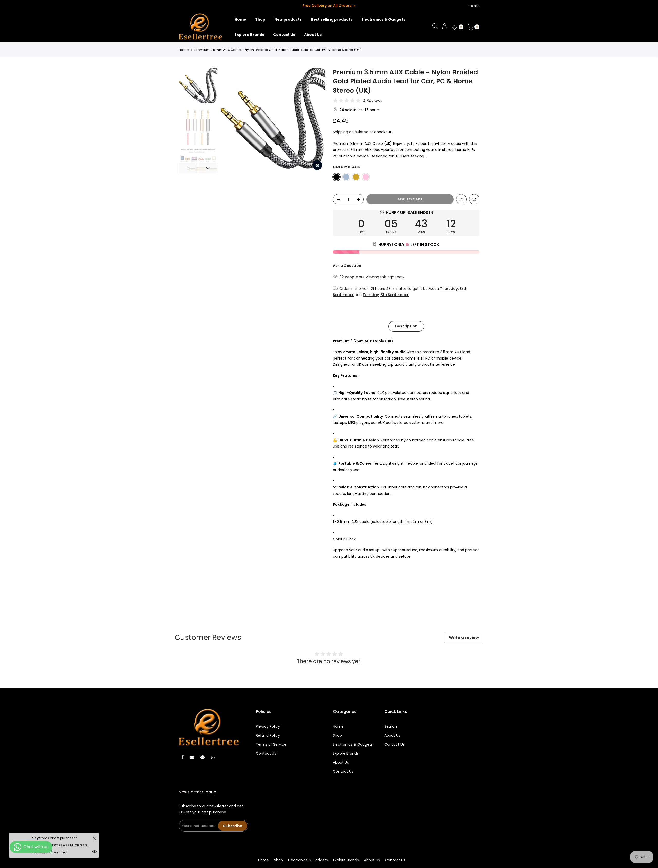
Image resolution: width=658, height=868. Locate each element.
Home (184, 50)
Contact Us (266, 753)
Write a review (464, 637)
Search (390, 726)
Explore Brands (346, 753)
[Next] (316, 120)
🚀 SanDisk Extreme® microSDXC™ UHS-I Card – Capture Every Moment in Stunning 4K (61, 841)
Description (406, 326)
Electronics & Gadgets (353, 744)
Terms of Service (271, 744)
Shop (337, 735)
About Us (341, 762)
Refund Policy (268, 735)
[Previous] (228, 120)
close (185, 6)
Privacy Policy (268, 726)
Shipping (340, 132)
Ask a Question (347, 265)
